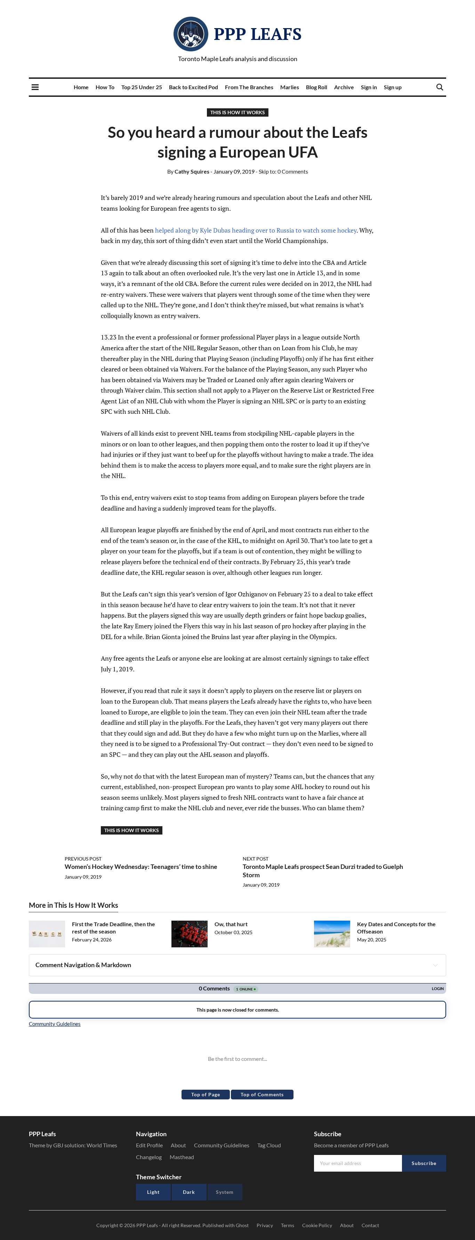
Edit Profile (149, 1145)
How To (105, 87)
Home (81, 87)
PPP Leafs (258, 34)
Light (153, 1192)
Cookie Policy (317, 1225)
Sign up (393, 87)
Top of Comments (262, 1094)
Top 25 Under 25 (141, 87)
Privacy (265, 1225)
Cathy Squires (188, 171)
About (178, 1145)
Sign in (369, 87)
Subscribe (424, 1163)
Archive (344, 87)
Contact (370, 1225)
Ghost (242, 1225)
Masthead (182, 1157)
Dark (189, 1192)
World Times (102, 1145)
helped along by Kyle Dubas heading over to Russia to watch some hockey (255, 230)
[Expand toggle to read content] (435, 965)
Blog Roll (316, 87)
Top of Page (205, 1094)
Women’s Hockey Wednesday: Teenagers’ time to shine (141, 866)
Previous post (83, 859)
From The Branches (249, 87)
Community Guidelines (221, 1145)
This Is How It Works (237, 112)
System (225, 1192)
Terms (287, 1225)
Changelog (149, 1157)
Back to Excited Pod (193, 87)
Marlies (289, 87)
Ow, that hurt (231, 924)
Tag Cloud (269, 1145)
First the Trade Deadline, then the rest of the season (113, 928)
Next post (255, 859)
